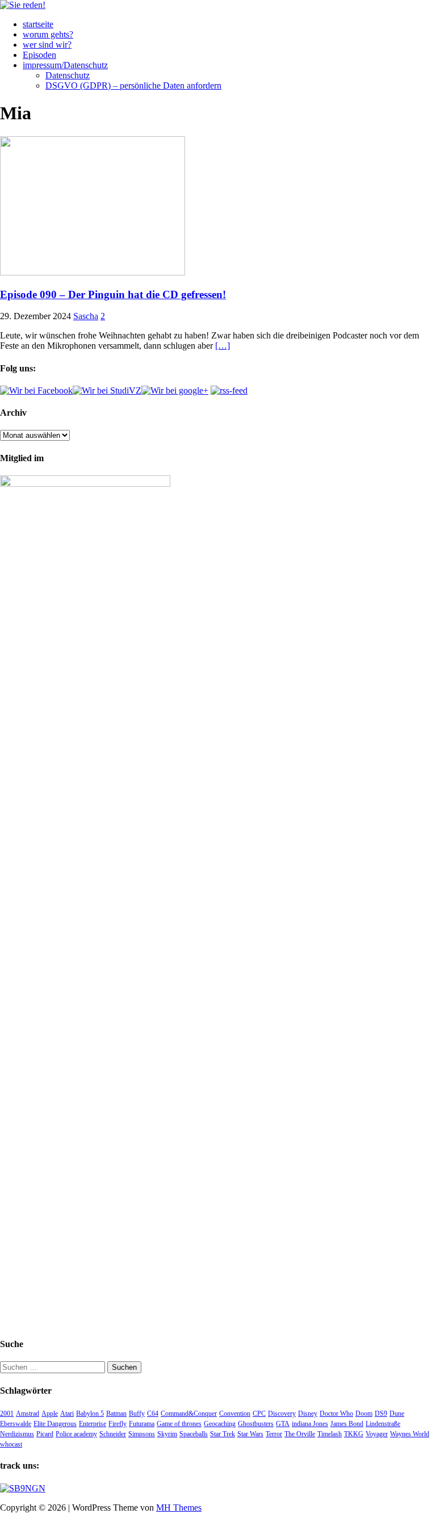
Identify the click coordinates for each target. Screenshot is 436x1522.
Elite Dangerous (55, 1424)
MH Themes (179, 1507)
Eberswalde (15, 1424)
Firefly (117, 1424)
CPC (259, 1414)
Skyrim (167, 1434)
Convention (234, 1414)
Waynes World (409, 1434)
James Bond (346, 1424)
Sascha (85, 316)
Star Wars (250, 1434)
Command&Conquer (189, 1414)
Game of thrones (179, 1424)
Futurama (141, 1424)
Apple (49, 1414)
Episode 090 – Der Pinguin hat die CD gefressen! (113, 294)
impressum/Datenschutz (65, 65)
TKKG (353, 1434)
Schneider (112, 1434)
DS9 (381, 1414)
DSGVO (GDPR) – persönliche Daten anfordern (133, 85)
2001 (7, 1414)
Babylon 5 (90, 1414)
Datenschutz (67, 75)
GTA (283, 1424)
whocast (11, 1444)
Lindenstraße (383, 1424)
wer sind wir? (47, 44)
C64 (152, 1414)
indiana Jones (310, 1424)
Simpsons (141, 1434)
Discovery (282, 1414)
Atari (67, 1414)
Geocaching (220, 1424)
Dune (396, 1414)
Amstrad (27, 1414)
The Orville (299, 1434)
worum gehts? (48, 34)
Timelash (329, 1434)
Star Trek (222, 1434)
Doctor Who (336, 1414)
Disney (307, 1414)
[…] (222, 345)
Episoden (39, 55)
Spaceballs (193, 1434)
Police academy (76, 1434)
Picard (44, 1434)
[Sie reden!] (22, 5)
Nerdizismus (17, 1434)
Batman (116, 1414)
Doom (363, 1414)
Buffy (137, 1414)
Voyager (377, 1434)
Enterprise (92, 1424)
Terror (274, 1434)
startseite (38, 24)
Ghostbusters (256, 1424)
